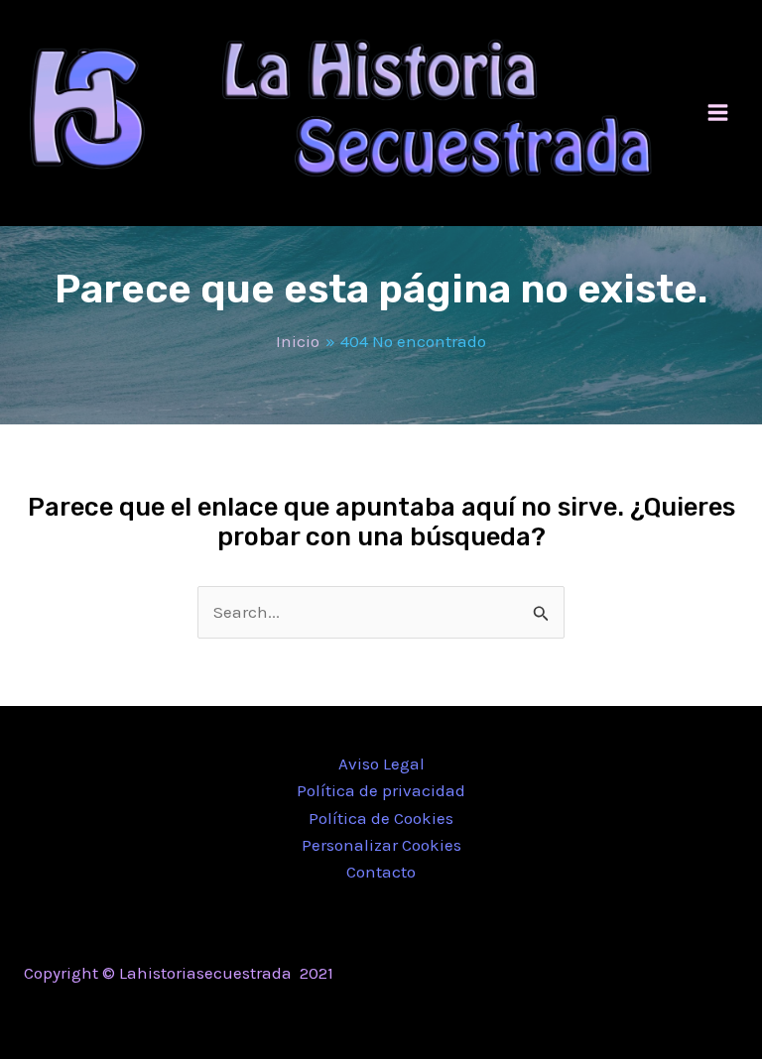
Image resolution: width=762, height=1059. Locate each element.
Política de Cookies (381, 818)
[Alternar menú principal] (719, 113)
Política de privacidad (381, 790)
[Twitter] (584, 975)
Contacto (381, 872)
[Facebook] (555, 975)
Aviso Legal (381, 763)
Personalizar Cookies (381, 845)
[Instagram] (614, 975)
